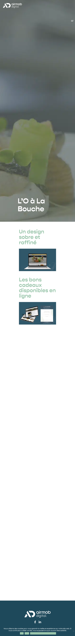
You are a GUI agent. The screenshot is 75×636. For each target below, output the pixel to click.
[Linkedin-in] (39, 622)
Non (26, 633)
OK (22, 633)
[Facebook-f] (35, 622)
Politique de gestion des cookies (43, 633)
